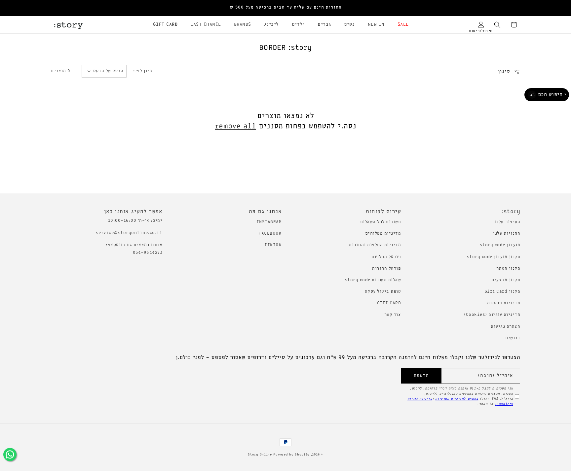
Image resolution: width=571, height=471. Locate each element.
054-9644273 (148, 253)
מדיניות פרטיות (503, 303)
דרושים (512, 338)
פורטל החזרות (386, 268)
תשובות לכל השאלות (380, 222)
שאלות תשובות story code (373, 280)
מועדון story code (500, 245)
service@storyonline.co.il (129, 233)
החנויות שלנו (506, 233)
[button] (401, 24)
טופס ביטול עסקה (383, 291)
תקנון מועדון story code (493, 257)
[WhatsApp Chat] (10, 454)
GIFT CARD (389, 303)
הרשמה (421, 376)
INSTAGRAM (269, 222)
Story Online (260, 454)
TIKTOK (273, 245)
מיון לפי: (142, 71)
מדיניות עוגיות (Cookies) (492, 315)
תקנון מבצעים (505, 280)
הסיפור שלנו (507, 222)
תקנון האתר (508, 268)
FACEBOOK (270, 233)
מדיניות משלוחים (383, 233)
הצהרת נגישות (505, 326)
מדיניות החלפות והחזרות (375, 245)
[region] (285, 7)
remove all (235, 126)
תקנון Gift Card (502, 291)
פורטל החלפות (386, 257)
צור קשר (392, 315)
